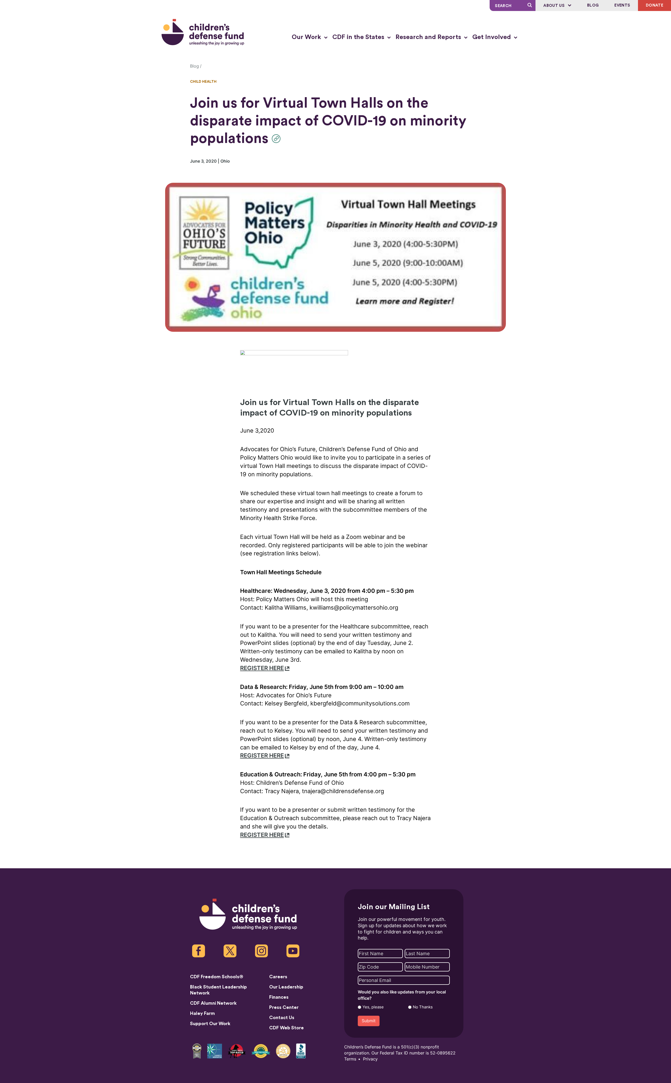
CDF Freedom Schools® (216, 976)
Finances (279, 997)
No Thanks (423, 1007)
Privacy (370, 1059)
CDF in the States (359, 37)
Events (622, 5)
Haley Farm (202, 1013)
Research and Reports (429, 37)
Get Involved (492, 37)
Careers (278, 976)
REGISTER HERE (262, 668)
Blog (593, 5)
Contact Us (281, 1017)
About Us (554, 6)
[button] (277, 138)
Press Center (284, 1007)
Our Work (307, 37)
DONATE (654, 5)
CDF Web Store (286, 1027)
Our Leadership (286, 987)
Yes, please (373, 1007)
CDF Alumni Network (213, 1003)
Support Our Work (210, 1023)
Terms (350, 1059)
